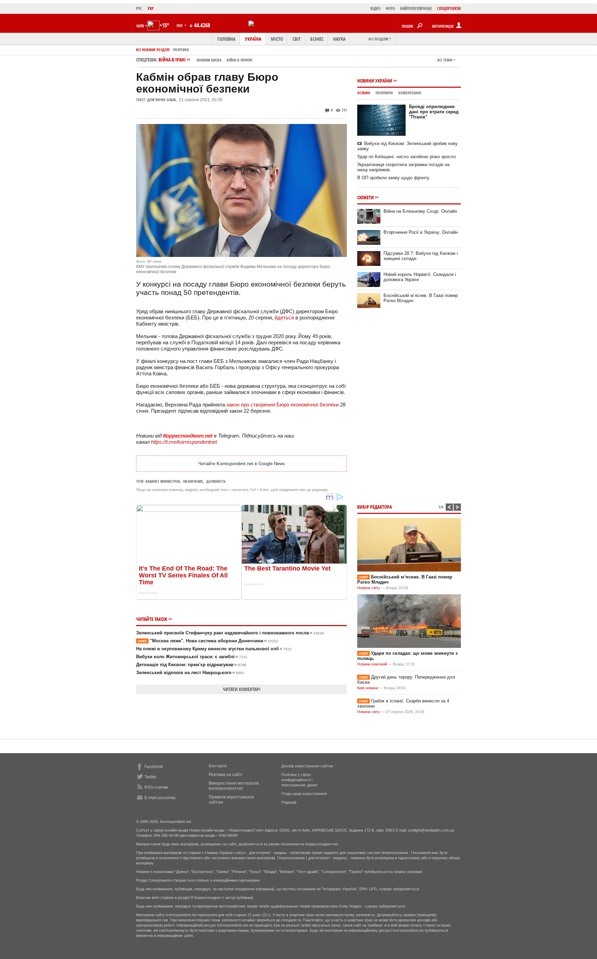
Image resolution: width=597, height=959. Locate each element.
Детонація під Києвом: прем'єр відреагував (191, 664)
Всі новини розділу (153, 49)
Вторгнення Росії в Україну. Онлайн (420, 232)
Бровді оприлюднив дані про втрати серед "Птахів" (433, 111)
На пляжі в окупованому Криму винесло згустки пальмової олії (214, 648)
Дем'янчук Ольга (161, 99)
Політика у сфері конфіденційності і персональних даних (299, 780)
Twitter (150, 777)
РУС (139, 8)
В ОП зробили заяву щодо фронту (393, 177)
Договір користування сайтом (307, 766)
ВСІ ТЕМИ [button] (444, 60)
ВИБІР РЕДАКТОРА (374, 507)
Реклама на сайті (225, 774)
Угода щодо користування (304, 794)
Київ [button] (140, 25)
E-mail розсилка (160, 797)
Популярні (384, 92)
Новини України (374, 80)
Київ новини (367, 688)
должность (216, 481)
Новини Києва (209, 60)
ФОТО (390, 8)
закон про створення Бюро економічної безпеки (282, 404)
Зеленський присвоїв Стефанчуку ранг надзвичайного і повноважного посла (230, 632)
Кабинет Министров (162, 481)
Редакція (288, 802)
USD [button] (180, 25)
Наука (339, 39)
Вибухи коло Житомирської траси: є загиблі (191, 656)
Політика (181, 49)
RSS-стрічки (156, 787)
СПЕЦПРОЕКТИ (449, 8)
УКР (151, 8)
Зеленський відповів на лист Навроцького (190, 672)
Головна (226, 39)
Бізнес (316, 39)
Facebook (153, 766)
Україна (253, 39)
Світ (297, 39)
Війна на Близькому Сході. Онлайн (420, 211)
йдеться (283, 317)
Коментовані (409, 92)
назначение (193, 481)
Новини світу (368, 588)
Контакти (218, 766)
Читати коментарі (241, 689)
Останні (363, 92)
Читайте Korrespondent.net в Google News (241, 463)
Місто (277, 39)
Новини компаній (372, 664)
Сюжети (365, 197)
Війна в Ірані (205, 59)
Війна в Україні (239, 60)
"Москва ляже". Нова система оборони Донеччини (208, 640)
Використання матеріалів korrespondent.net (234, 786)
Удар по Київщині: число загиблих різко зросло (406, 156)
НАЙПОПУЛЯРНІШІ (416, 8)
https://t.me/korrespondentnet (184, 442)
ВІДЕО (375, 8)
